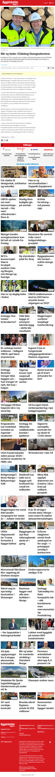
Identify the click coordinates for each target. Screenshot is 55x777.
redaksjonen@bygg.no (25, 735)
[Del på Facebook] (48, 68)
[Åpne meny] (51, 3)
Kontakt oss (40, 731)
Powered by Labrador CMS (27, 775)
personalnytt (6, 137)
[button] (2, 145)
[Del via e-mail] (53, 68)
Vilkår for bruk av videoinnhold (26, 767)
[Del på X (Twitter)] (51, 68)
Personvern (22, 770)
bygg (12, 137)
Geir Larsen (51, 728)
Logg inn (46, 3)
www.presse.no (23, 752)
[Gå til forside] (10, 3)
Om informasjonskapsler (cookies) (28, 768)
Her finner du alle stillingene (27, 164)
